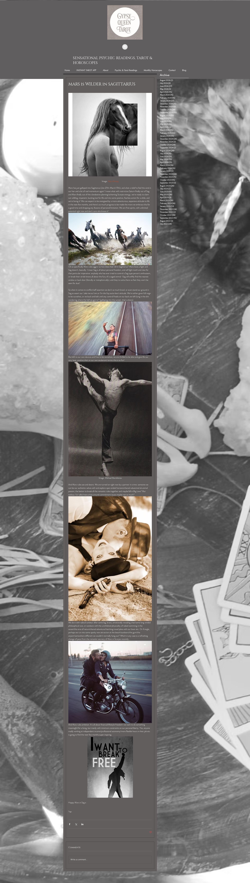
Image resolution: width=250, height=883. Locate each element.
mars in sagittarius (91, 815)
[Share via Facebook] (69, 824)
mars (79, 815)
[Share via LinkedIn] (82, 824)
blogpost (72, 815)
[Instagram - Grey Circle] (125, 47)
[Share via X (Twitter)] (76, 824)
